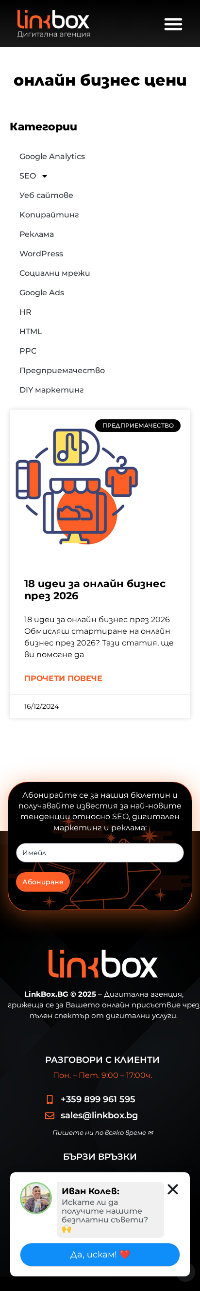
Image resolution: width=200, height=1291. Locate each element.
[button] (173, 1189)
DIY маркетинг (51, 389)
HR (25, 312)
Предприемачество (62, 370)
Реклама (36, 234)
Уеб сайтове (46, 195)
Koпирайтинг (49, 214)
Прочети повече (63, 678)
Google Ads (41, 292)
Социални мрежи (54, 273)
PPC (27, 351)
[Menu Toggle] (173, 24)
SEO (27, 175)
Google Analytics (52, 156)
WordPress (41, 253)
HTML (30, 331)
